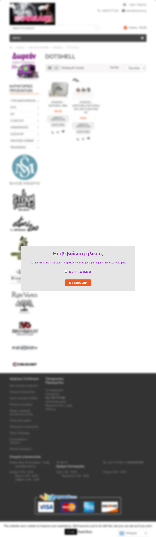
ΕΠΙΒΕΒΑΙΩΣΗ (78, 282)
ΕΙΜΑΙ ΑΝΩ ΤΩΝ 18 (80, 271)
